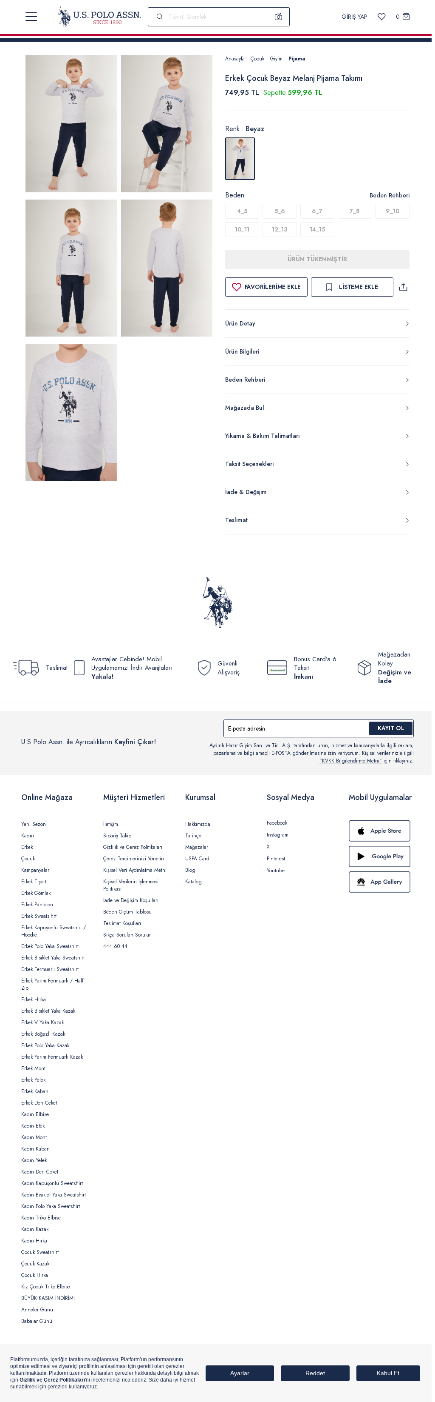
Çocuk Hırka (34, 1275)
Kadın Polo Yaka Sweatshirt (50, 1206)
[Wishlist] (382, 16)
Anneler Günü (37, 1309)
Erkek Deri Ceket (39, 1103)
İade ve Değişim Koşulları (130, 900)
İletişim (110, 824)
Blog (190, 870)
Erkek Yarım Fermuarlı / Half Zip (52, 984)
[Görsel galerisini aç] (71, 125)
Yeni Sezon (33, 824)
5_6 (279, 211)
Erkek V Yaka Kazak (42, 1022)
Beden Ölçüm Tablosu (127, 912)
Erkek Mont (33, 1068)
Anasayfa (235, 59)
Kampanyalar (35, 870)
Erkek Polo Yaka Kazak (45, 1045)
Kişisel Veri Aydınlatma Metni (135, 870)
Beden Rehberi (390, 195)
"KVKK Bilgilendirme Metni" (350, 761)
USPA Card (197, 858)
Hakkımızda (197, 824)
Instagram (277, 834)
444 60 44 (115, 946)
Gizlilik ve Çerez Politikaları (132, 847)
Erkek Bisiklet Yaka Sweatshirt (53, 958)
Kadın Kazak (34, 1229)
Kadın (27, 835)
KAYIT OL (391, 728)
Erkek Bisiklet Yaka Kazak (48, 1011)
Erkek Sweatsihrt (38, 916)
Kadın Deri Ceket (39, 1172)
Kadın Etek (33, 1126)
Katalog (193, 881)
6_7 (317, 211)
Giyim (276, 59)
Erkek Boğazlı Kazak (43, 1034)
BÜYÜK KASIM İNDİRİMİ (48, 1298)
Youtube (276, 870)
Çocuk (257, 59)
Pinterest (276, 858)
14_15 (317, 229)
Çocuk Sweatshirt (40, 1252)
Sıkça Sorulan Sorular (127, 935)
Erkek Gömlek (36, 893)
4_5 (242, 211)
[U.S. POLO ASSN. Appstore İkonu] (381, 831)
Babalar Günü (36, 1321)
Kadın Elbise (35, 1114)
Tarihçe (193, 835)
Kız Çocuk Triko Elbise (45, 1287)
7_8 (355, 211)
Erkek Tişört (33, 881)
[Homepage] (99, 16)
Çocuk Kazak (35, 1264)
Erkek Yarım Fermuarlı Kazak (52, 1057)
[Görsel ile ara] (278, 16)
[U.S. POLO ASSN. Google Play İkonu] (381, 856)
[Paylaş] (403, 287)
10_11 (242, 229)
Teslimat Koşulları (122, 923)
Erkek (27, 847)
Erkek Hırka (33, 999)
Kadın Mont (34, 1137)
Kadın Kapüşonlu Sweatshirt (52, 1183)
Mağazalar (196, 847)
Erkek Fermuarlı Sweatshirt (50, 969)
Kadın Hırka (34, 1241)
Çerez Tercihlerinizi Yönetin (133, 858)
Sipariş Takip (117, 835)
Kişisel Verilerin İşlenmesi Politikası (130, 885)
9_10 (392, 211)
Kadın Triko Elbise (41, 1218)
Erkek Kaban (34, 1091)
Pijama (296, 59)
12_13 (280, 229)
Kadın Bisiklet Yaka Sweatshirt (53, 1195)
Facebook (277, 822)
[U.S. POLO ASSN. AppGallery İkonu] (381, 882)
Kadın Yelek (34, 1160)
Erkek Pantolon (37, 904)
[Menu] (31, 16)
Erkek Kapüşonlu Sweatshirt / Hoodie (53, 931)
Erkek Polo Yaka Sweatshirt (50, 946)
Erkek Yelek (33, 1080)
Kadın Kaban (35, 1149)
